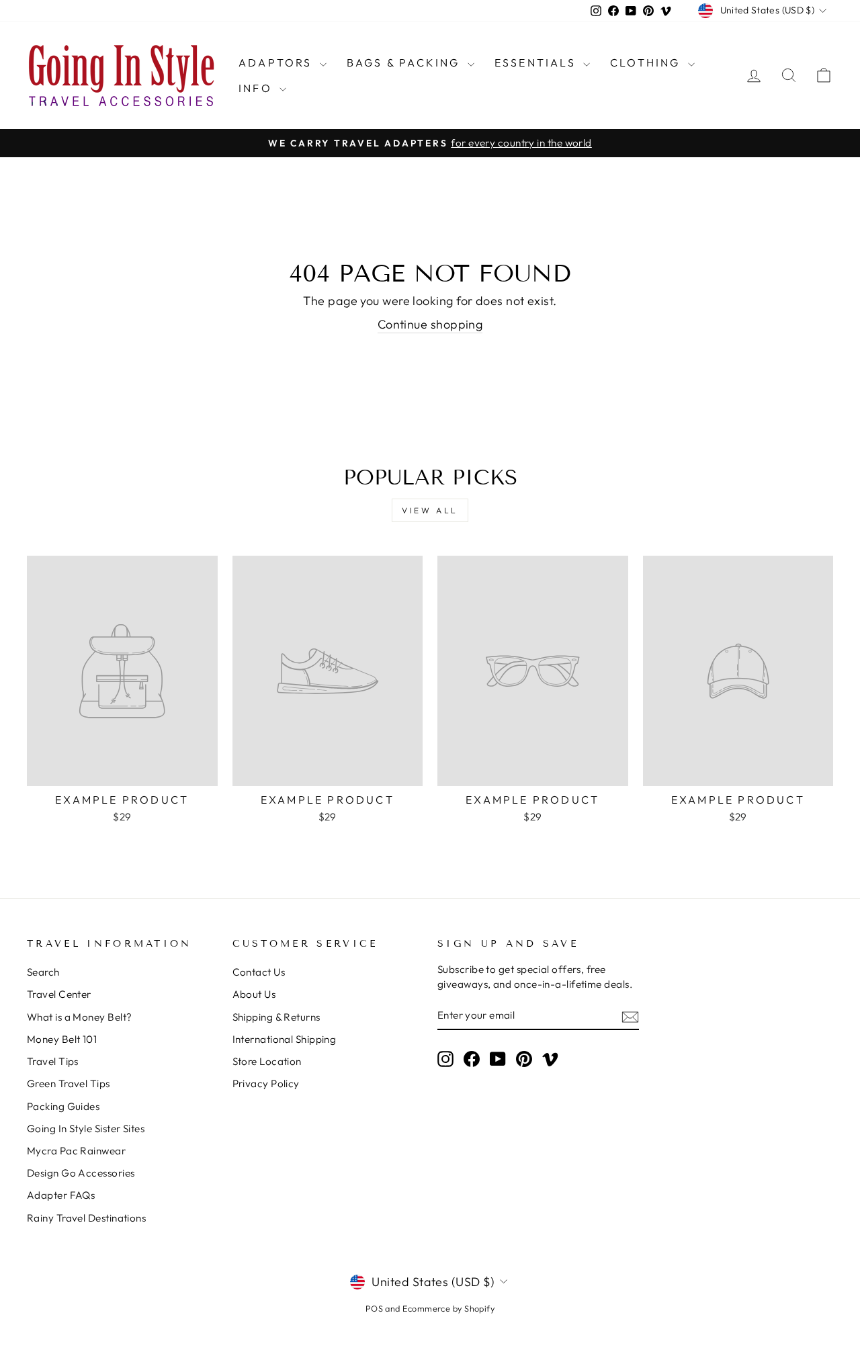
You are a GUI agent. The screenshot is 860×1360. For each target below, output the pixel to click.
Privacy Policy (266, 1083)
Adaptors (277, 62)
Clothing (647, 62)
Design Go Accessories (80, 1172)
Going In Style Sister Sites (85, 1128)
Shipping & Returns (276, 1017)
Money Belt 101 (62, 1039)
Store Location (267, 1061)
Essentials (537, 62)
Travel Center (59, 994)
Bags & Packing (405, 62)
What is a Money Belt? (79, 1017)
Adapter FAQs (61, 1195)
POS (374, 1308)
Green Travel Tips (68, 1083)
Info (257, 88)
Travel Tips (53, 1061)
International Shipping (284, 1039)
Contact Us (259, 972)
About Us (254, 994)
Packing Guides (63, 1106)
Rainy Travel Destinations (86, 1218)
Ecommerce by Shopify (448, 1308)
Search (43, 972)
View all (430, 510)
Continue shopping (430, 324)
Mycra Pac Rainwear (76, 1150)
